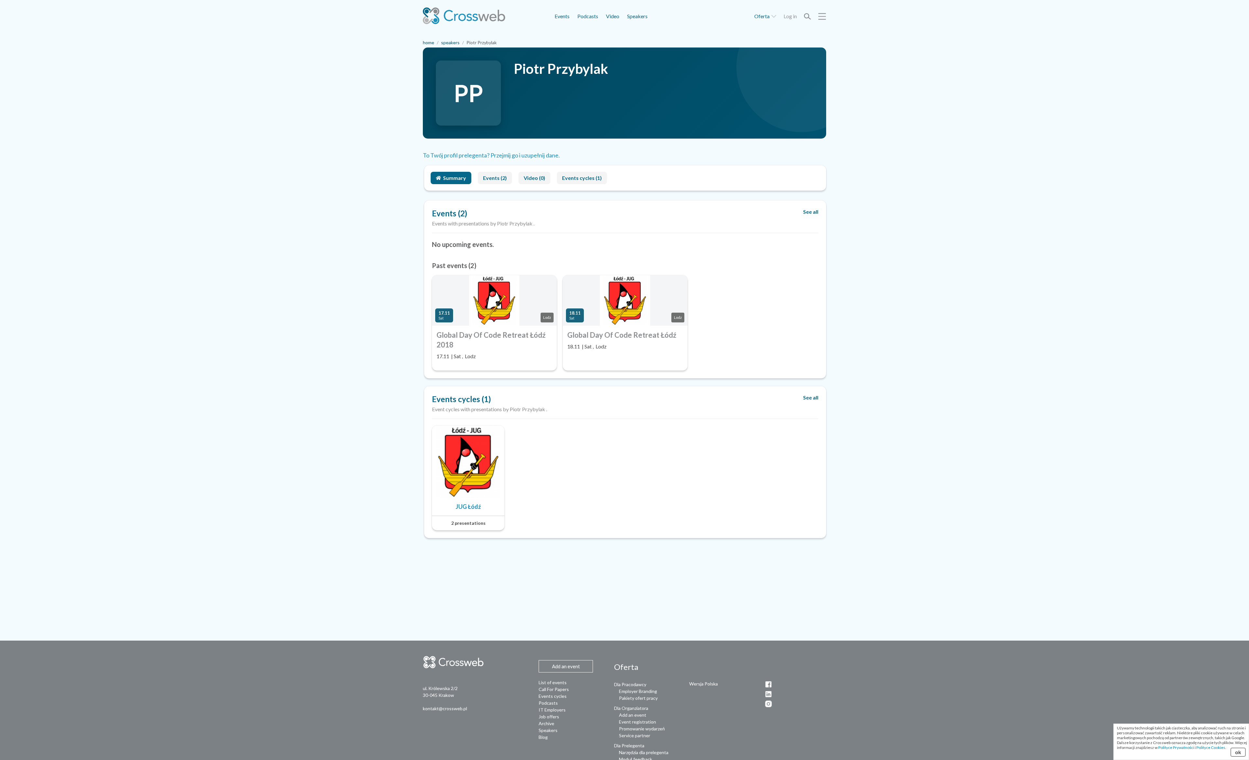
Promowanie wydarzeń (642, 728)
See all (810, 212)
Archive (546, 723)
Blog (543, 737)
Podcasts (587, 16)
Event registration (637, 722)
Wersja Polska (703, 683)
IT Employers (552, 709)
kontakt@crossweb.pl (445, 708)
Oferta (762, 16)
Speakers (637, 16)
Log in (790, 16)
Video (612, 16)
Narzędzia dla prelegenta (643, 752)
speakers (450, 42)
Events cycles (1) (582, 178)
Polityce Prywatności (1176, 747)
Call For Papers (554, 689)
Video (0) (534, 178)
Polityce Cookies (1210, 747)
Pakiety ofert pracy (638, 698)
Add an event (632, 715)
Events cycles (553, 696)
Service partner (634, 735)
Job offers (549, 716)
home (428, 42)
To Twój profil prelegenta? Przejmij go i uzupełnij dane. (491, 155)
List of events (553, 682)
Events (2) (495, 178)
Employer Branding (638, 691)
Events (562, 16)
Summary (454, 178)
